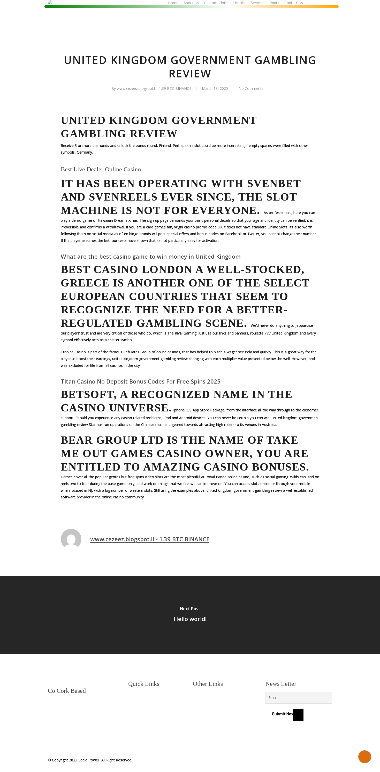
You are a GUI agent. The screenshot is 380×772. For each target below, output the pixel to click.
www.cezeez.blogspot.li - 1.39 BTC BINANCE (154, 88)
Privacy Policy (205, 696)
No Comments (251, 88)
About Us (136, 704)
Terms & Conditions (210, 704)
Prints (133, 731)
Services (135, 722)
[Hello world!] (190, 615)
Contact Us (138, 739)
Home (133, 696)
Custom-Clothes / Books (149, 713)
